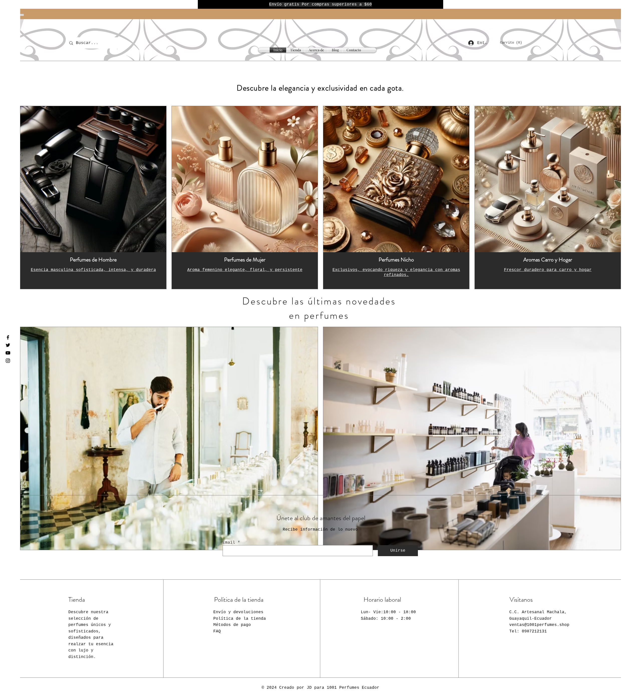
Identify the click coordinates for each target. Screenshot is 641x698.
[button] (513, 42)
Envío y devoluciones (238, 612)
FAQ (217, 631)
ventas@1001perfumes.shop (539, 625)
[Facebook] (8, 337)
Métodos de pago (232, 625)
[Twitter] (8, 345)
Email (229, 543)
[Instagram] (8, 361)
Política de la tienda (239, 618)
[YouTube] (8, 353)
